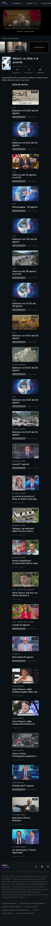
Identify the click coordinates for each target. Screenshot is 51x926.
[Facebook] (36, 866)
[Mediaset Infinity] (5, 3)
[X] (48, 866)
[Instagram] (42, 866)
